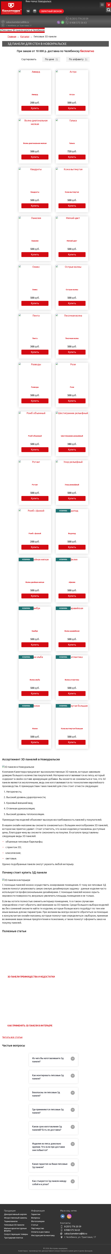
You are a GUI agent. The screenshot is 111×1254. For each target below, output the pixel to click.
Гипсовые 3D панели (14, 1225)
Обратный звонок (51, 11)
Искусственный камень (15, 1218)
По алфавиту (76, 59)
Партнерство (37, 1228)
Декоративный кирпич (15, 1214)
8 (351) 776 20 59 (79, 18)
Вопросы (35, 1218)
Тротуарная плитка (13, 1238)
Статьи (34, 1225)
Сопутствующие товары (16, 1234)
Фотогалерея (37, 1221)
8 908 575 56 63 (78, 22)
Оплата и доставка (40, 1232)
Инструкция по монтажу (43, 1235)
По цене (49, 59)
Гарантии (35, 1214)
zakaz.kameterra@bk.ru (75, 1233)
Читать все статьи (12, 1037)
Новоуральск (44, 1)
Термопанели (10, 1221)
